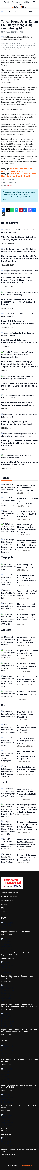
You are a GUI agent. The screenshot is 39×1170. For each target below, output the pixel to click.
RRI (34, 2)
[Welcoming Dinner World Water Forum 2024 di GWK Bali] (8, 594)
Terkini (6, 2)
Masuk (24, 7)
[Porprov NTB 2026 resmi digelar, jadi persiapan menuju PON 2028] (8, 502)
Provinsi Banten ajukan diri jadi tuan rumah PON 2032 (27, 694)
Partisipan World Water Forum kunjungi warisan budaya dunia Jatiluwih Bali (27, 579)
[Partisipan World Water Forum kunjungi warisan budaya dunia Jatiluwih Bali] (8, 580)
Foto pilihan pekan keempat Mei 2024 (25, 566)
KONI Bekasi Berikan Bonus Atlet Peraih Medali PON (25, 714)
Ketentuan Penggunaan (9, 896)
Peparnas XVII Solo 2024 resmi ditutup (15, 932)
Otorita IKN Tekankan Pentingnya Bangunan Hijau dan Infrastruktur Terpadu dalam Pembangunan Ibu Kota (19, 364)
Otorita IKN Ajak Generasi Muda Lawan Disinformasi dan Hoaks (19, 463)
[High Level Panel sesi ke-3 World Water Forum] (8, 606)
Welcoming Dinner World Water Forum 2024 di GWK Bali (27, 593)
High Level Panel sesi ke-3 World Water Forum (27, 605)
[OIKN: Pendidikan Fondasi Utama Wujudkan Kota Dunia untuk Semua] (19, 397)
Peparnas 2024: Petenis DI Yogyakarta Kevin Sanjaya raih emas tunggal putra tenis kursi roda (19, 1005)
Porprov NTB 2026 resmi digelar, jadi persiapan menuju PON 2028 (27, 500)
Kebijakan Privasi (7, 900)
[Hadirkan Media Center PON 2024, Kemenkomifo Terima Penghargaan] (8, 756)
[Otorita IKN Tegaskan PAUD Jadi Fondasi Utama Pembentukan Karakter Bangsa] (19, 293)
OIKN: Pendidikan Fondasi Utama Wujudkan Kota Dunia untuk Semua (17, 403)
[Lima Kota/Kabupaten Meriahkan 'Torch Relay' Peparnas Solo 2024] (8, 771)
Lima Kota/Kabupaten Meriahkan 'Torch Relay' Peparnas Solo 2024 (27, 769)
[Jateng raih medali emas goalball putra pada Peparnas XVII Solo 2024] (7, 944)
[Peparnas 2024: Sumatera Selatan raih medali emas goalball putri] (7, 967)
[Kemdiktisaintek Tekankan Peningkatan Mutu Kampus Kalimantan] (19, 334)
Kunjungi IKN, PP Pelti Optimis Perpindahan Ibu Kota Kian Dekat (16, 422)
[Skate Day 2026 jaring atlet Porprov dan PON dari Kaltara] (8, 515)
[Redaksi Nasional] (8, 12)
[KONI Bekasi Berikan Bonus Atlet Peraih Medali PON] (8, 714)
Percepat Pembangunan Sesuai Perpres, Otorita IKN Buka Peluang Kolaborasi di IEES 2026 (17, 280)
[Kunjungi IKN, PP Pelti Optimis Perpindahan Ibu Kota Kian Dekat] (19, 416)
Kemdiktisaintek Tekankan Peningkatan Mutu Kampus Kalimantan (19, 341)
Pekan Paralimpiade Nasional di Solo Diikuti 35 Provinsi (26, 727)
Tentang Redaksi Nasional (10, 893)
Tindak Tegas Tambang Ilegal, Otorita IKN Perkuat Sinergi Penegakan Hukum (19, 384)
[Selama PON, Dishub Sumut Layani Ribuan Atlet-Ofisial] (8, 742)
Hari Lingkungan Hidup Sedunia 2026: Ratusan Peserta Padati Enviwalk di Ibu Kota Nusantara (19, 258)
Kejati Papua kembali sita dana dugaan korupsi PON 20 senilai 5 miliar (27, 679)
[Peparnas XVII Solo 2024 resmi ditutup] (7, 925)
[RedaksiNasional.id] (12, 884)
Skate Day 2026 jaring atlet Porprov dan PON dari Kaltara (26, 513)
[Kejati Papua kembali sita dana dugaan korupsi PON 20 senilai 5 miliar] (8, 681)
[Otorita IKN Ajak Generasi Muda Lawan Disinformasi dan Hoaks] (19, 456)
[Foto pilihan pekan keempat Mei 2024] (8, 567)
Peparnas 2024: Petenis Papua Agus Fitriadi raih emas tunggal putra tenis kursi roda (19, 1031)
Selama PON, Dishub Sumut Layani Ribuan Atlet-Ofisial (26, 740)
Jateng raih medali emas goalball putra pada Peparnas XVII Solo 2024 (18, 954)
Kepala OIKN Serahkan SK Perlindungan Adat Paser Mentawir (17, 322)
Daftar (16, 7)
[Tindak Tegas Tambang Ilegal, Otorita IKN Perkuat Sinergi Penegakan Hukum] (19, 377)
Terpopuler (16, 2)
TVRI (20, 4)
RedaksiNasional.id (25, 1165)
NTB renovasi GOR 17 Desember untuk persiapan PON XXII (26, 487)
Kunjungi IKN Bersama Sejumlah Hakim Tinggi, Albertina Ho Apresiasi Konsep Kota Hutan (19, 443)
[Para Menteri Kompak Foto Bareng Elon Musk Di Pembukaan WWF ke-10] (8, 619)
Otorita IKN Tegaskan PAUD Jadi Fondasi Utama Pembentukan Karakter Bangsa (19, 302)
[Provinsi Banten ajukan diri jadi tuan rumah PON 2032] (8, 694)
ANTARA (26, 2)
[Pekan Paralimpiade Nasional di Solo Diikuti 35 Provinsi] (8, 728)
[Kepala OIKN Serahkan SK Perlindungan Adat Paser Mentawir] (19, 315)
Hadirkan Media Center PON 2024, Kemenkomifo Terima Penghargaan (26, 755)
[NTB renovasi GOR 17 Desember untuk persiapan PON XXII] (8, 488)
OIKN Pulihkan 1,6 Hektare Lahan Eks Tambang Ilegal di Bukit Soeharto (18, 238)
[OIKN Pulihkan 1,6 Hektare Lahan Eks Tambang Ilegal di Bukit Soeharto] (19, 231)
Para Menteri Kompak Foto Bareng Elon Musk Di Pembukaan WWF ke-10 (27, 618)
